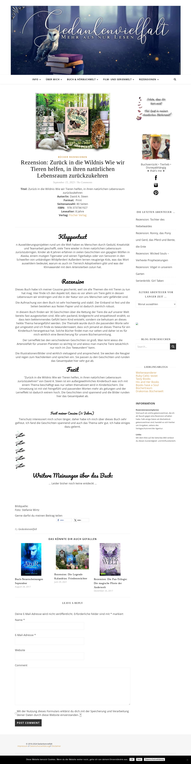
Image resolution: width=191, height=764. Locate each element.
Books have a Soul (147, 385)
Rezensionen (147, 79)
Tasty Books (143, 379)
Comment (21, 665)
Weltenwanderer (146, 372)
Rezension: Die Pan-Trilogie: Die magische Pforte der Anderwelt (110, 583)
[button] (64, 520)
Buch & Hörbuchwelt (81, 79)
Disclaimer (56, 746)
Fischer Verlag (78, 215)
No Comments (84, 182)
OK (132, 759)
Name (20, 620)
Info (35, 79)
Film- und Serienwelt (117, 79)
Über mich (53, 79)
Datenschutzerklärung (40, 746)
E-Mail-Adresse (25, 635)
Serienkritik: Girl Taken (150, 280)
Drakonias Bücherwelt (149, 391)
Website (20, 650)
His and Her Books (147, 382)
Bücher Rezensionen (72, 157)
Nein (139, 759)
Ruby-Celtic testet (147, 376)
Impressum (22, 746)
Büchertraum (144, 388)
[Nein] (187, 759)
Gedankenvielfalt (27, 529)
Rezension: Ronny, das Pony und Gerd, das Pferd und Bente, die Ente (155, 239)
